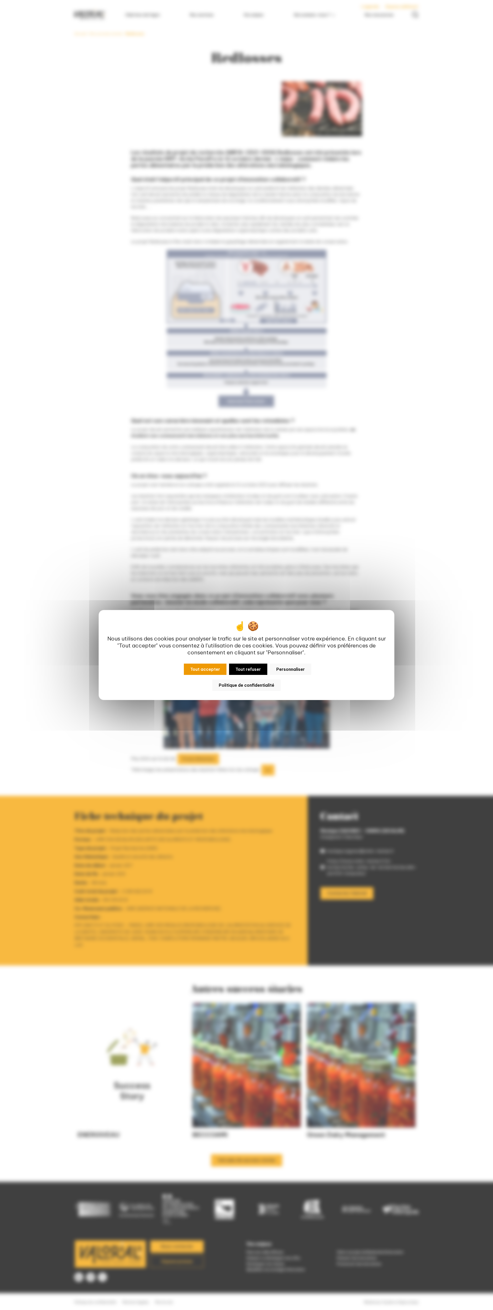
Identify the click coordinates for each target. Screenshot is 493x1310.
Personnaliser (290, 669)
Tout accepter (205, 669)
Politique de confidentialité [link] (246, 685)
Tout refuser (248, 669)
